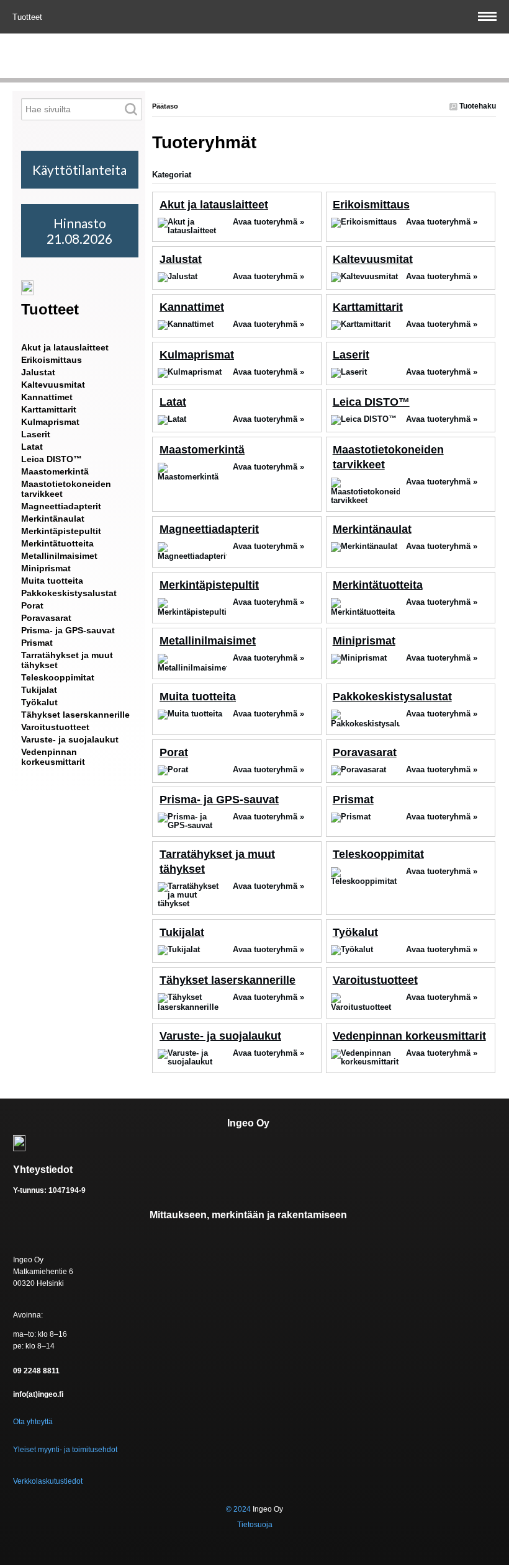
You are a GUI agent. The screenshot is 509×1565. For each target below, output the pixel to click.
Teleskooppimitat (378, 854)
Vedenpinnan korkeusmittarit (409, 1036)
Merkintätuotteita (378, 585)
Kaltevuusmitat (373, 259)
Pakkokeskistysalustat (392, 696)
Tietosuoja (255, 1524)
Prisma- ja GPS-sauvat (219, 799)
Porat (174, 752)
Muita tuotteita (198, 696)
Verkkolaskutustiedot (48, 1481)
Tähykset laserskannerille (227, 980)
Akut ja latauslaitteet (214, 204)
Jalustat (181, 259)
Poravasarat (365, 752)
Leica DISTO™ (371, 402)
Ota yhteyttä (33, 1421)
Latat (173, 402)
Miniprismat (364, 641)
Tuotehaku (476, 106)
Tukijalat (182, 932)
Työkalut (355, 932)
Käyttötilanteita (79, 169)
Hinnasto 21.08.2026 (79, 230)
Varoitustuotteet (375, 980)
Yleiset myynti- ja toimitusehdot (65, 1449)
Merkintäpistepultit (209, 585)
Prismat (353, 799)
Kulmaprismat (197, 355)
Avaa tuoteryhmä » (268, 221)
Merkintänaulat (372, 529)
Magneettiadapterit (209, 529)
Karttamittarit (368, 307)
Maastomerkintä (202, 450)
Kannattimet (192, 307)
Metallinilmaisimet (208, 641)
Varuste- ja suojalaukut (220, 1036)
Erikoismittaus (371, 204)
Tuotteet (28, 17)
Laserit (351, 355)
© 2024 (238, 1509)
